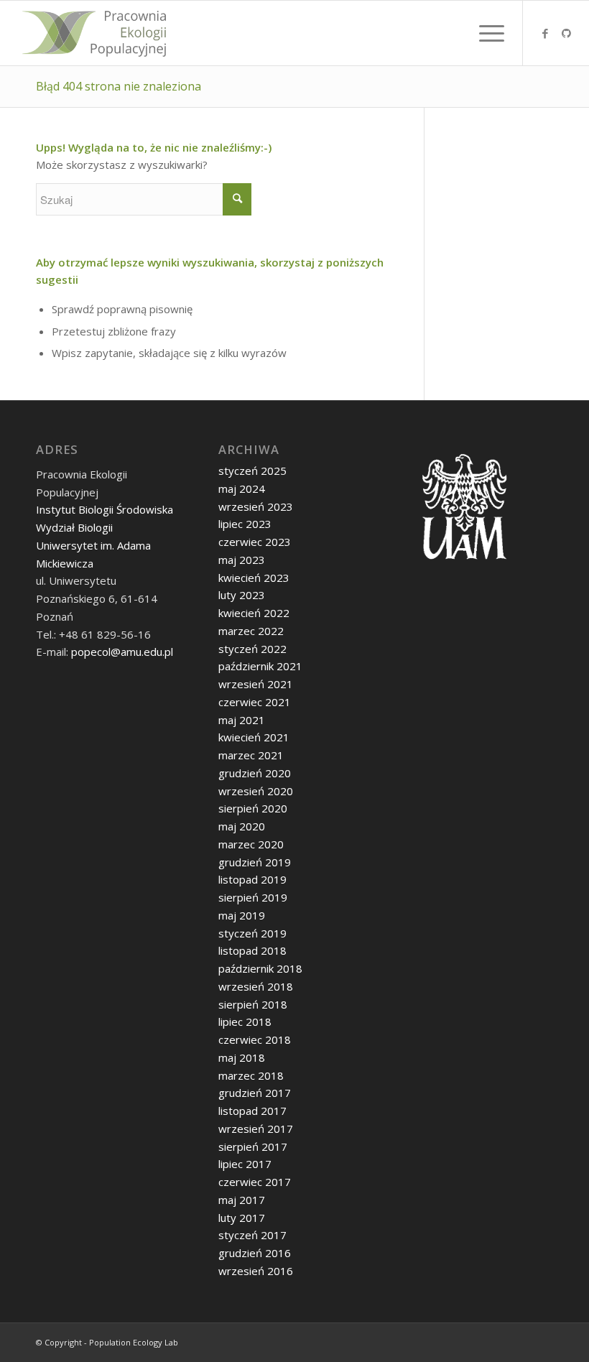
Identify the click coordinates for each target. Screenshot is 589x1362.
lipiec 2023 (245, 523)
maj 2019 (241, 915)
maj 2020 (241, 826)
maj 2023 (241, 559)
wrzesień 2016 (255, 1271)
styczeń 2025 (252, 470)
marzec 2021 (251, 755)
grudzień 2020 (254, 773)
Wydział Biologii (74, 527)
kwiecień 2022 (253, 613)
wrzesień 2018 (255, 986)
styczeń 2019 (252, 933)
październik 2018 (260, 968)
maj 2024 (241, 488)
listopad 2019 (252, 879)
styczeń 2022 (252, 648)
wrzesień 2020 (255, 791)
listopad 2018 (252, 950)
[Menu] (484, 33)
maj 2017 (241, 1199)
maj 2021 (241, 720)
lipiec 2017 (245, 1164)
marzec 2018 (251, 1075)
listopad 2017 (252, 1110)
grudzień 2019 (254, 862)
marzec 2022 (251, 631)
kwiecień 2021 (253, 737)
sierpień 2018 (252, 1004)
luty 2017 (241, 1217)
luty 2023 (241, 595)
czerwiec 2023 (254, 541)
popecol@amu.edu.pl (122, 651)
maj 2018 (241, 1057)
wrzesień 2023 (255, 506)
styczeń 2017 (252, 1235)
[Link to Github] (567, 33)
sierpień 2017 (252, 1146)
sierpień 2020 (252, 808)
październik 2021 (260, 666)
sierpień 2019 (252, 897)
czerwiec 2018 (254, 1039)
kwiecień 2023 (253, 577)
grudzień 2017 (254, 1092)
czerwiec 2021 (254, 702)
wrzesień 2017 (255, 1128)
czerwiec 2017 (254, 1182)
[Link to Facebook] (545, 33)
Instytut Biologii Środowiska (104, 509)
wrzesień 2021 (255, 684)
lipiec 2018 (245, 1021)
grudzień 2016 (254, 1253)
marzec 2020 (251, 844)
